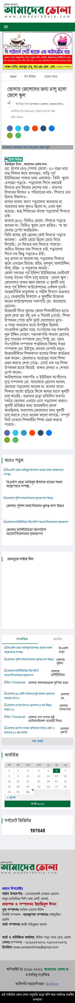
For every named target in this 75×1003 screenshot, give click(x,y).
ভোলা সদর (50, 77)
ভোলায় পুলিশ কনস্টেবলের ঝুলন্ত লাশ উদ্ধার (35, 506)
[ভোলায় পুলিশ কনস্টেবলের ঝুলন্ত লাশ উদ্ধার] (30, 659)
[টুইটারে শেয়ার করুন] (18, 128)
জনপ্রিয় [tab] (57, 639)
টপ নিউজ (30, 77)
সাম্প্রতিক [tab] (21, 639)
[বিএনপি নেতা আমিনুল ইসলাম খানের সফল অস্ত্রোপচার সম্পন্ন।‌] (31, 650)
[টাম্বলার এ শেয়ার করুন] (43, 128)
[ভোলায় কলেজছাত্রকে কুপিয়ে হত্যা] (16, 682)
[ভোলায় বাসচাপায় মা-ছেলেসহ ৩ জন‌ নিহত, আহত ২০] (31, 707)
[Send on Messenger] (52, 128)
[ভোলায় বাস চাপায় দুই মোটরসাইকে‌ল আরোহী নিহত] (16, 717)
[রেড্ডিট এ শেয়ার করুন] (35, 128)
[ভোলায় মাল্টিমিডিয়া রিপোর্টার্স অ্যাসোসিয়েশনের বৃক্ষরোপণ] (27, 673)
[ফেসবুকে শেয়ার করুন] (10, 128)
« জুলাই (11, 798)
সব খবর (37, 741)
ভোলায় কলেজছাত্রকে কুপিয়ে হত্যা (48, 683)
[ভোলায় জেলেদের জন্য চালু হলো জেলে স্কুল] (37, 147)
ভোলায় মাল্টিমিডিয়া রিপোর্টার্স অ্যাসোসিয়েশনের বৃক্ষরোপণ (26, 531)
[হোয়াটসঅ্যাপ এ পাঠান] (18, 135)
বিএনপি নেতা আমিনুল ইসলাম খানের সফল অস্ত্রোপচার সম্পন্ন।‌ (34, 484)
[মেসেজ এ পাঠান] (10, 135)
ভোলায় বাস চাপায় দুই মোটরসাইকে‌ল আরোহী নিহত (45, 719)
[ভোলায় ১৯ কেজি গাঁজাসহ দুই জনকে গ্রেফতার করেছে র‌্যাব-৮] (32, 696)
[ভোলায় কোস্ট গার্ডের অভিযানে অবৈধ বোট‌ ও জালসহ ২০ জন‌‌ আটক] (32, 730)
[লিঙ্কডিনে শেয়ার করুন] (26, 128)
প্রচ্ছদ (13, 77)
